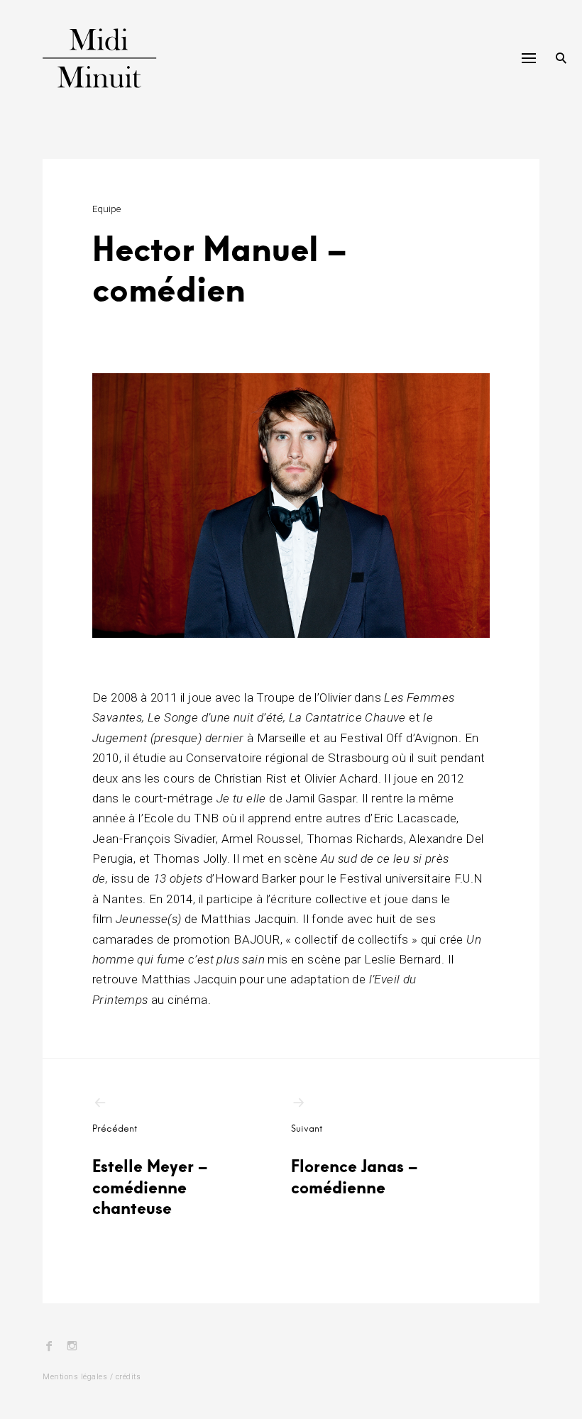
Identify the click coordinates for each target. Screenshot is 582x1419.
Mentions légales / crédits (92, 1376)
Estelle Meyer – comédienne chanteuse (149, 1170)
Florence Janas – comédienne (354, 1160)
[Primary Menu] (528, 58)
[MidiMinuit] (112, 58)
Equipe (106, 209)
